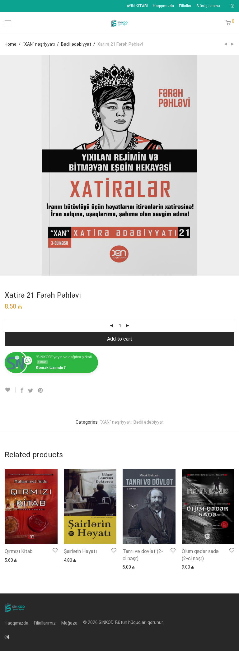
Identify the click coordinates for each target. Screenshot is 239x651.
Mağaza (69, 623)
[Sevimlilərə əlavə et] (10, 390)
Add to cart (119, 339)
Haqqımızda (163, 6)
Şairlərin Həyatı (80, 551)
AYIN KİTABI (137, 6)
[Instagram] (232, 5)
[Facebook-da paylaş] (21, 391)
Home (10, 44)
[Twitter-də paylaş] (30, 391)
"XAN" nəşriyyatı (39, 44)
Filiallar (185, 6)
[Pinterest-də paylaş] (41, 391)
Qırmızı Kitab (19, 551)
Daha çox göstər (18, 559)
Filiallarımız (45, 623)
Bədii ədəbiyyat (76, 44)
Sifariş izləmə (208, 6)
